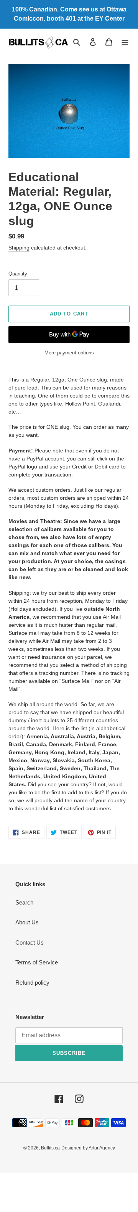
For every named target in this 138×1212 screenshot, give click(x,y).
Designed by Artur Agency (88, 1148)
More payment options (69, 353)
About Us (27, 922)
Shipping (19, 248)
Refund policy (32, 982)
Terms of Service (36, 962)
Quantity (17, 274)
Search (24, 902)
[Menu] (125, 42)
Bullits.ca (50, 1148)
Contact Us (29, 942)
